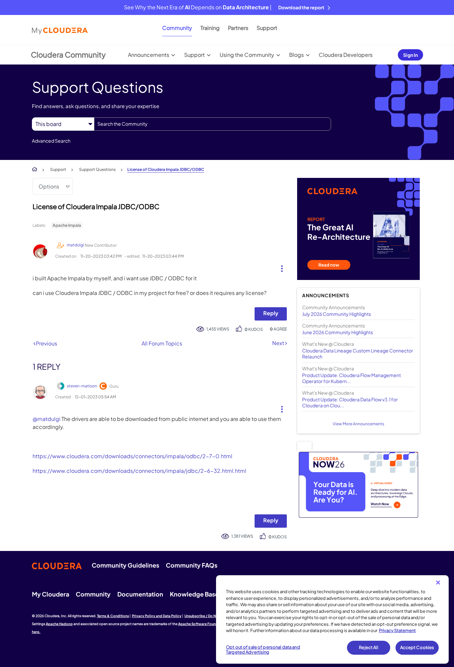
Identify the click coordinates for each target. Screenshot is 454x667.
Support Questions (97, 169)
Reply (270, 313)
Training (210, 27)
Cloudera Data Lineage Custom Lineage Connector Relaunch (357, 353)
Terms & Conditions (113, 616)
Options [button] (49, 186)
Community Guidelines (125, 565)
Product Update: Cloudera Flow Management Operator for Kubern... (351, 378)
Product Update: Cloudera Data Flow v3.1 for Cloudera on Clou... (350, 402)
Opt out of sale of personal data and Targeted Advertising (263, 649)
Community (177, 27)
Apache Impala (67, 225)
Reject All (368, 647)
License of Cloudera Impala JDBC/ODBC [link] (165, 169)
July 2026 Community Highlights (336, 314)
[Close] (438, 582)
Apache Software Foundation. (203, 624)
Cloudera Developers (346, 54)
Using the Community (247, 54)
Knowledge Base (194, 594)
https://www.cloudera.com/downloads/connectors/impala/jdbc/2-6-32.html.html (139, 470)
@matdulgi (46, 418)
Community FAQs (191, 565)
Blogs (296, 54)
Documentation (140, 594)
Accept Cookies (417, 647)
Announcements (148, 54)
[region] (332, 619)
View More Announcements (358, 423)
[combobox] (212, 124)
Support (267, 27)
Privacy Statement (397, 630)
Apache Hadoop (59, 624)
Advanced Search (51, 141)
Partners (238, 27)
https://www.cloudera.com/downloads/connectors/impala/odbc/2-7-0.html (132, 456)
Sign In (410, 55)
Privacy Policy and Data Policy (156, 616)
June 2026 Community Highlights (337, 332)
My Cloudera (50, 594)
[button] (279, 267)
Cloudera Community (68, 54)
